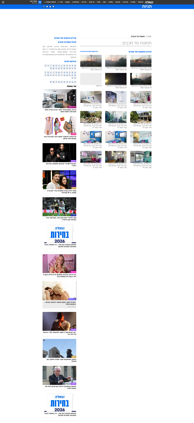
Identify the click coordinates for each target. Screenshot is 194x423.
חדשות (140, 2)
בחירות (125, 2)
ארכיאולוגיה (53, 49)
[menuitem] (139, 2)
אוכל (98, 2)
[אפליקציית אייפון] (50, 6)
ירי (47, 49)
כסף (104, 2)
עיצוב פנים (64, 46)
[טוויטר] (47, 6)
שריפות (49, 46)
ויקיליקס (73, 57)
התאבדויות (46, 54)
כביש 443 (73, 46)
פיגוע (44, 49)
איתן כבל (45, 52)
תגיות (149, 36)
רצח (44, 46)
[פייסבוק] (44, 6)
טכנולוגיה (75, 2)
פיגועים (63, 49)
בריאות (91, 2)
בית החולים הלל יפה (69, 54)
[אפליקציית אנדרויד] (53, 6)
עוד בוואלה (71, 86)
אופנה (67, 2)
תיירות (84, 2)
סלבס (111, 2)
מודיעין (56, 46)
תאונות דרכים (71, 49)
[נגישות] (3, 2)
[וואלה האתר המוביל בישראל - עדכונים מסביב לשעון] (149, 2)
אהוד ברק (73, 52)
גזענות (60, 54)
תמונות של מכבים (138, 36)
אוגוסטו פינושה (62, 52)
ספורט (133, 2)
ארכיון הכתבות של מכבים (65, 38)
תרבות (118, 2)
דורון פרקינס (54, 54)
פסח (59, 49)
